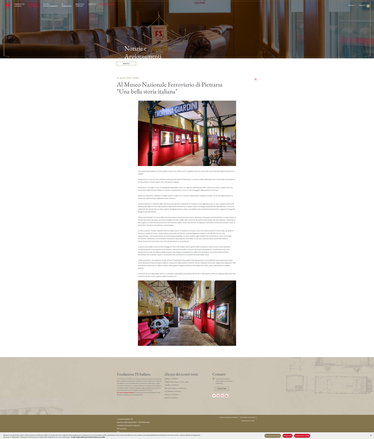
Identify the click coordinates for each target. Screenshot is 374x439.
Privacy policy (121, 429)
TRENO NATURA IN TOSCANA (177, 382)
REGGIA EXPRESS (172, 395)
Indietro (126, 64)
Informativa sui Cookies (247, 417)
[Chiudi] (371, 435)
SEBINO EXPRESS (171, 379)
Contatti (92, 4)
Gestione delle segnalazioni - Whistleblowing (133, 422)
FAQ (118, 432)
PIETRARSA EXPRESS (173, 391)
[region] (187, 435)
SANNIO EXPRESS (172, 385)
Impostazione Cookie (248, 421)
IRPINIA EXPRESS (171, 398)
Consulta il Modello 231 (125, 419)
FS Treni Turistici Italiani (125, 392)
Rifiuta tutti (288, 436)
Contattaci (222, 389)
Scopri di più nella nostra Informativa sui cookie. (88, 437)
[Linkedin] (226, 395)
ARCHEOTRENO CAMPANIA (176, 388)
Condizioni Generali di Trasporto (128, 425)
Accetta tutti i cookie (302, 436)
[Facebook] (214, 395)
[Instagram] (218, 395)
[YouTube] (222, 395)
